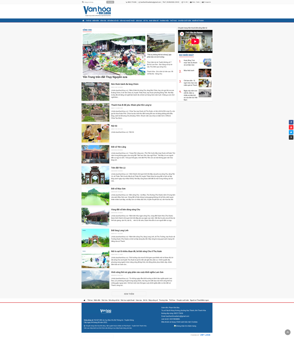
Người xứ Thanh (198, 20)
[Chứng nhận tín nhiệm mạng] (185, 326)
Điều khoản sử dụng (168, 322)
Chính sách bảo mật (184, 322)
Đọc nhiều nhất (186, 55)
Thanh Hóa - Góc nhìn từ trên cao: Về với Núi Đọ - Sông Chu (160, 73)
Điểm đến (95, 20)
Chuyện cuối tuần (184, 20)
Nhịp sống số (153, 20)
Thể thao (173, 20)
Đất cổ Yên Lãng (118, 147)
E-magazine (207, 2)
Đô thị (145, 20)
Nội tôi (114, 126)
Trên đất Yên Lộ (118, 168)
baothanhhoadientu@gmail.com (151, 2)
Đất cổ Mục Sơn (118, 188)
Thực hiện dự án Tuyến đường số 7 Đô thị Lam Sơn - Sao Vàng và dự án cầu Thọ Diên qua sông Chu (159, 64)
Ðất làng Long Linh (120, 230)
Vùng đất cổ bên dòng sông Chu (126, 209)
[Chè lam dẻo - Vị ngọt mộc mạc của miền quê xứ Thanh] (205, 83)
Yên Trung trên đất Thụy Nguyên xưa (105, 77)
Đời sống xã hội (113, 20)
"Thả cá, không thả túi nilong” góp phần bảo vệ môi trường (159, 56)
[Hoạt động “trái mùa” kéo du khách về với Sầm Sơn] (205, 63)
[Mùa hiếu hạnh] (205, 73)
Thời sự (88, 20)
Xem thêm (129, 294)
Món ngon (86, 25)
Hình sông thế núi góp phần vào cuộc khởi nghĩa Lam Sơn (137, 272)
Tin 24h (185, 2)
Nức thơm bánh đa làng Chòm (125, 84)
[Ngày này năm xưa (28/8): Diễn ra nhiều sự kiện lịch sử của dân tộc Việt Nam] (205, 93)
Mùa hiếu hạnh (189, 70)
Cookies (194, 322)
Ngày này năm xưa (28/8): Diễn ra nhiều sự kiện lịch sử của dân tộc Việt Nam (190, 95)
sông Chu (87, 30)
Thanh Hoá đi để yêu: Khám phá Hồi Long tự (131, 105)
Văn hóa (103, 20)
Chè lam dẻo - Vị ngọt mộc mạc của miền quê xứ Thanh (190, 83)
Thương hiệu (164, 20)
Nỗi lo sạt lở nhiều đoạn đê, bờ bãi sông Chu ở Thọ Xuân (136, 251)
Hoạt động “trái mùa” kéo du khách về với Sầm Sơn (190, 62)
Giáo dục (139, 20)
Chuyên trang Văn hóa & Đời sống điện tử (192, 28)
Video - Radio (196, 2)
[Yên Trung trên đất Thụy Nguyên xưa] (114, 55)
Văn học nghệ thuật (127, 20)
